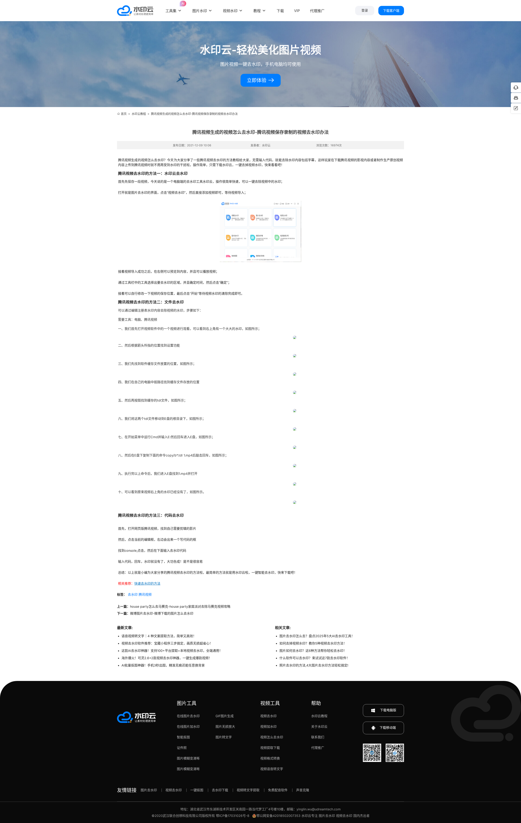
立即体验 (257, 80)
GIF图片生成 (225, 716)
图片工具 (186, 703)
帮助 (316, 703)
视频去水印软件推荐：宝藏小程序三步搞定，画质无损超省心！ (167, 643)
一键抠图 (196, 790)
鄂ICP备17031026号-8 (232, 816)
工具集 (173, 7)
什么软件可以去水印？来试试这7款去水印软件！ (314, 658)
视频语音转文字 (271, 769)
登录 (364, 10)
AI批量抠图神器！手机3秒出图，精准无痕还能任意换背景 (163, 665)
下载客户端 (391, 11)
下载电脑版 (387, 710)
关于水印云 (319, 727)
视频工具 (270, 703)
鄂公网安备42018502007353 (278, 816)
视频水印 (230, 11)
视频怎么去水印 (271, 737)
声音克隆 (302, 790)
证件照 (182, 748)
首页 (124, 113)
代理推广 (317, 748)
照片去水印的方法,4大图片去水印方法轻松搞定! (313, 665)
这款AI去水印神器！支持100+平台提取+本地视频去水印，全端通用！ (171, 651)
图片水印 (199, 11)
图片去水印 (149, 790)
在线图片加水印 (188, 727)
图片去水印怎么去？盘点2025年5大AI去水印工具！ (317, 636)
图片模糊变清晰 (188, 758)
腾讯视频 (145, 594)
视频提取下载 (270, 748)
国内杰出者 (361, 816)
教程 (257, 11)
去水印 (133, 594)
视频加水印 (268, 727)
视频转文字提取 (248, 790)
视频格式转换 (270, 758)
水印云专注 (309, 816)
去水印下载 (220, 790)
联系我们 (317, 737)
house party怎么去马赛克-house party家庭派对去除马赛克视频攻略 (180, 606)
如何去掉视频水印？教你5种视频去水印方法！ (313, 643)
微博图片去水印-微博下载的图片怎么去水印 (161, 613)
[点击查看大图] (294, 337)
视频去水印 (268, 716)
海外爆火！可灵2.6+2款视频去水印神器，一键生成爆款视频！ (166, 658)
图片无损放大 (225, 727)
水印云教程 (139, 113)
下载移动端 (388, 728)
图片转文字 (224, 737)
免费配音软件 (278, 790)
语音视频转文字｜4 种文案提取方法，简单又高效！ (158, 636)
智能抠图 (183, 737)
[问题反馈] (516, 108)
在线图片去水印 (188, 716)
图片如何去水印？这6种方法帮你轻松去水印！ (313, 651)
